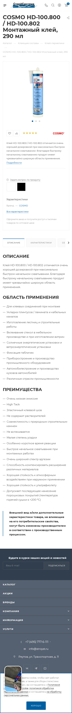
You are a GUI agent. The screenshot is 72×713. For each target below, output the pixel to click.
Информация (13, 620)
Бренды (9, 602)
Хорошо (36, 705)
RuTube (45, 668)
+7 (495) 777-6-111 (36, 642)
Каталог (9, 584)
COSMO (23, 205)
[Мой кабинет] (59, 5)
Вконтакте (27, 668)
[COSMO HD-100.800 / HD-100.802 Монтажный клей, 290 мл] (36, 92)
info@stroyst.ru (38, 648)
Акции (8, 593)
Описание (13, 243)
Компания (11, 611)
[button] (32, 121)
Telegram (36, 668)
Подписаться (56, 565)
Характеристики (41, 243)
